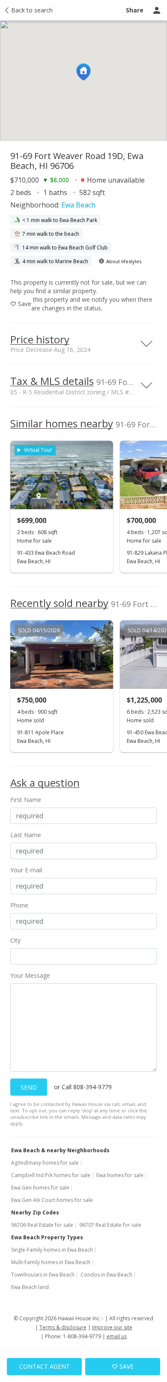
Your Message (30, 975)
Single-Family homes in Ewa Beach (52, 1249)
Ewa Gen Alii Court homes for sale (52, 1200)
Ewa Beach (78, 205)
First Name (25, 800)
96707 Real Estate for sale (110, 1225)
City (15, 940)
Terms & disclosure (62, 1327)
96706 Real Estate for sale (42, 1225)
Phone (19, 905)
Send (29, 1087)
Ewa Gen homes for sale (40, 1187)
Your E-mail (26, 870)
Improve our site (112, 1327)
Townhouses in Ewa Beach (43, 1274)
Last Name (25, 835)
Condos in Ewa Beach (106, 1274)
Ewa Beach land (30, 1287)
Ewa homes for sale (119, 1175)
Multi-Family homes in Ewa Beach (50, 1262)
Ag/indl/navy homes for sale (45, 1162)
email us (117, 1336)
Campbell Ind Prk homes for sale (50, 1175)
